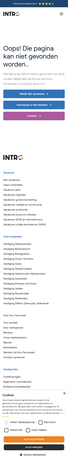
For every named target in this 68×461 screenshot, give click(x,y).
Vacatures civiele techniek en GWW (24, 224)
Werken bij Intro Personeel (19, 352)
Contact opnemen (14, 357)
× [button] (64, 393)
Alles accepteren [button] (34, 439)
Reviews (8, 332)
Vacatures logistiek (14, 194)
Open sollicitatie (12, 184)
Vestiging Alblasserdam (17, 244)
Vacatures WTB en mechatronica (22, 219)
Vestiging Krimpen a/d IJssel (19, 283)
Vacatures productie (15, 209)
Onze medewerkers (15, 337)
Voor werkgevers (13, 327)
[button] (34, 455)
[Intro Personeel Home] (11, 14)
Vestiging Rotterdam (15, 298)
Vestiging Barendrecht (16, 248)
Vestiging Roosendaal (16, 293)
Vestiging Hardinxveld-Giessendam (24, 273)
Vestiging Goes (12, 263)
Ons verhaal (10, 322)
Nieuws (7, 342)
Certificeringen (12, 376)
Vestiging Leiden (13, 288)
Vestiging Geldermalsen (17, 268)
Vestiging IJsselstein (15, 278)
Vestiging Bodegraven (16, 253)
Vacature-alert (11, 189)
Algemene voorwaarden (17, 381)
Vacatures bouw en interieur (20, 214)
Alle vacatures (11, 180)
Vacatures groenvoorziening (20, 199)
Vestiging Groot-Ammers (18, 258)
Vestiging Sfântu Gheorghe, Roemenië (26, 303)
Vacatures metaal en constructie (22, 204)
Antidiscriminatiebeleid (16, 386)
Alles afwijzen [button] (34, 447)
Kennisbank (10, 347)
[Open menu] (61, 14)
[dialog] (34, 425)
